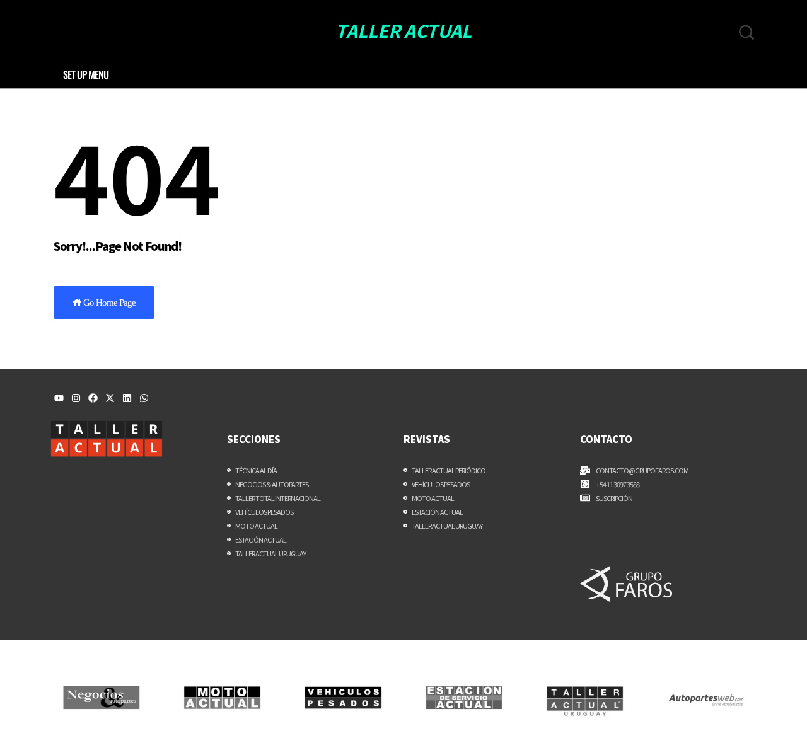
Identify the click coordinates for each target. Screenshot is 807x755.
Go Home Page (108, 302)
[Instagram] (75, 397)
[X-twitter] (110, 397)
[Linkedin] (127, 397)
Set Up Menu (85, 74)
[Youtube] (58, 397)
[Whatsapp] (144, 397)
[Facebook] (93, 397)
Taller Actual (403, 30)
